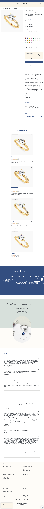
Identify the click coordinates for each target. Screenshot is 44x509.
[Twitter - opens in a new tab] (25, 500)
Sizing (26, 111)
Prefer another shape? (39, 29)
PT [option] (25, 26)
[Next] (42, 279)
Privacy (24, 491)
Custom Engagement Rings (27, 467)
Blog (3, 495)
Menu (2, 3)
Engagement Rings (6, 8)
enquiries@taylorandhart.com (8, 479)
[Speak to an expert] (40, 3)
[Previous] (2, 279)
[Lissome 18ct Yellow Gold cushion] (22, 246)
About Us (4, 494)
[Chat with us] (42, 507)
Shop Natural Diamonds (26, 470)
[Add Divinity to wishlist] (31, 135)
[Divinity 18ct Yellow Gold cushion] (22, 149)
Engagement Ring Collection (27, 466)
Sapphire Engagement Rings (27, 469)
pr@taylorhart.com (6, 484)
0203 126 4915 (5, 477)
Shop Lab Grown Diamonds (27, 471)
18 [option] (27, 26)
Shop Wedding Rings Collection (28, 473)
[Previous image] (13, 144)
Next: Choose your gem (34, 61)
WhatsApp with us (6, 478)
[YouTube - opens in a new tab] (27, 500)
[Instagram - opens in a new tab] (22, 500)
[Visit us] (4, 3)
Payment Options (25, 495)
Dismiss (10, 507)
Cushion (11, 8)
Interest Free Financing (30, 119)
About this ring (28, 71)
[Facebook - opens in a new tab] (16, 500)
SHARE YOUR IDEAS (22, 311)
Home (2, 8)
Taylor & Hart (22, 3)
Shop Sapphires (25, 474)
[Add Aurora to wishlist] (31, 199)
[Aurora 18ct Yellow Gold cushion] (22, 213)
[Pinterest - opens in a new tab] (19, 500)
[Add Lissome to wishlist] (31, 232)
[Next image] (22, 21)
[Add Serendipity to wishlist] (42, 11)
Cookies (24, 494)
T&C (23, 492)
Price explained (28, 19)
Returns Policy (25, 496)
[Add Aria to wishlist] (31, 167)
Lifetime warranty (29, 113)
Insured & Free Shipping (30, 116)
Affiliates (4, 496)
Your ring (23, 6)
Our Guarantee (5, 492)
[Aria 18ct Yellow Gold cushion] (22, 181)
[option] (25, 32)
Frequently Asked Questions (7, 491)
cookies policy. (5, 505)
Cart (42, 3)
